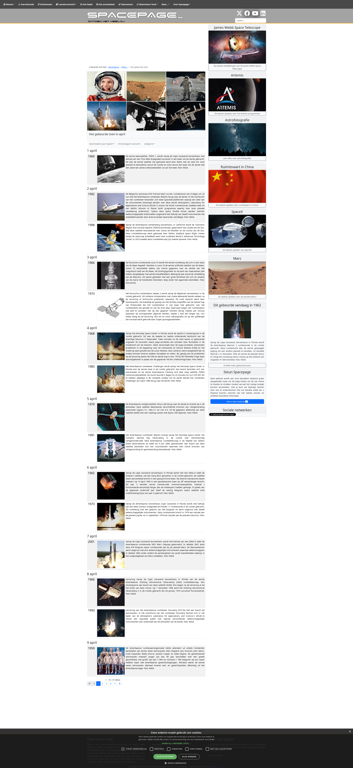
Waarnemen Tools (147, 4)
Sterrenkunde (27, 4)
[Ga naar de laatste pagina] (119, 683)
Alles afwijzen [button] (189, 756)
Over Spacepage (181, 4)
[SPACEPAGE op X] (239, 14)
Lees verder (209, 739)
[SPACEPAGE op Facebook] (247, 14)
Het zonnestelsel (106, 4)
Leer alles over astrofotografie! (237, 158)
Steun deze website (236, 401)
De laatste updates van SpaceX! (237, 250)
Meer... (165, 4)
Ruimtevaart (46, 4)
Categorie (148, 144)
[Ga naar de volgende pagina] (115, 683)
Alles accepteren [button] (165, 756)
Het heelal (87, 4)
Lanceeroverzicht (66, 4)
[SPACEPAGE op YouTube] (255, 14)
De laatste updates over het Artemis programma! (237, 113)
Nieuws (9, 4)
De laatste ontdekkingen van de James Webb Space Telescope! (237, 67)
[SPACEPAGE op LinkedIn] (262, 14)
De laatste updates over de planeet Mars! (237, 296)
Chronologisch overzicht (129, 144)
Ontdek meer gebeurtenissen (237, 365)
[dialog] (176, 748)
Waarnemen (127, 4)
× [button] (350, 732)
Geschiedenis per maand (101, 144)
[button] (176, 743)
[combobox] (250, 20)
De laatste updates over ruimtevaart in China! (237, 205)
